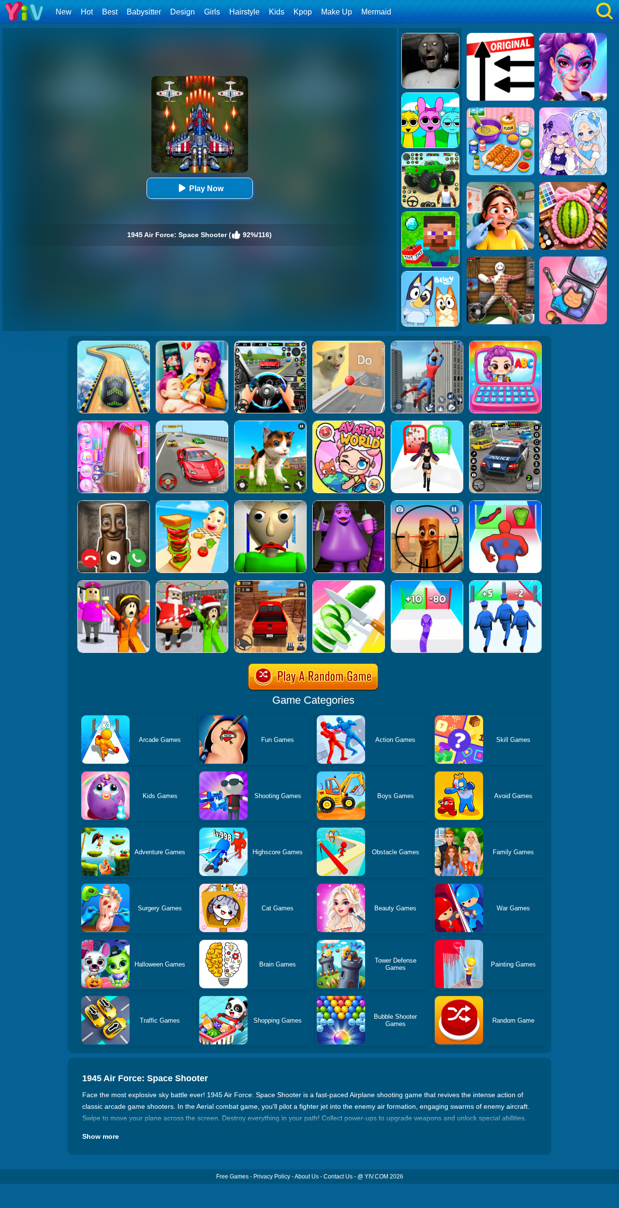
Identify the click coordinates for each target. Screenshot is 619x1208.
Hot (87, 12)
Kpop (303, 12)
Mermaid (376, 12)
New (64, 12)
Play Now (206, 188)
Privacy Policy (271, 1176)
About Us (307, 1176)
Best (110, 12)
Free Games (232, 1176)
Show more (100, 1136)
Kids (276, 12)
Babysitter (144, 12)
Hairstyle (244, 12)
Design (182, 12)
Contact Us (338, 1176)
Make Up (336, 12)
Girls (212, 12)
